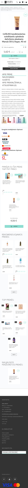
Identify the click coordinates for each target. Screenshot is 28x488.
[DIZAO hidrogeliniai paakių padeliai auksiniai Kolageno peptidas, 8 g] (20, 176)
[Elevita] (8, 2)
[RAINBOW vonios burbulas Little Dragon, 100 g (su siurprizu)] (20, 323)
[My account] (19, 2)
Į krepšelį (15, 55)
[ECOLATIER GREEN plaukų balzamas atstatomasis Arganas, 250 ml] (20, 243)
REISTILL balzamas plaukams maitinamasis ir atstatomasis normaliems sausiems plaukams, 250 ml (7, 250)
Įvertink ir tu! (23, 45)
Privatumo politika (6, 438)
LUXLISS (18, 63)
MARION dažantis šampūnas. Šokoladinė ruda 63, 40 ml (7, 312)
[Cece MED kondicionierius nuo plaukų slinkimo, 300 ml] (20, 261)
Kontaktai (4, 440)
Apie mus (4, 442)
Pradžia (2, 7)
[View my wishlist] (22, 2)
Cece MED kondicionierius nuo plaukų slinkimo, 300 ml (20, 266)
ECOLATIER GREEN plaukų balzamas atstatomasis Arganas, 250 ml (20, 249)
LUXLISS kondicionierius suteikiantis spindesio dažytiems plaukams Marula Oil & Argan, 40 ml (14, 378)
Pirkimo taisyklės (5, 433)
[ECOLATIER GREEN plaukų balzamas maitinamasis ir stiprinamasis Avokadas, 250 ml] (7, 261)
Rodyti (14, 292)
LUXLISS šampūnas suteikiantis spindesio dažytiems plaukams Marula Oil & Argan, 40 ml (14, 206)
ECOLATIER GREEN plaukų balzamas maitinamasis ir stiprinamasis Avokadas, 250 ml (7, 267)
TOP (3, 305)
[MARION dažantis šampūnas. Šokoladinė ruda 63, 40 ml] (7, 306)
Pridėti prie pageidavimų (8, 47)
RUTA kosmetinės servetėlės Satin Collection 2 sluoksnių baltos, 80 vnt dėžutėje (20, 312)
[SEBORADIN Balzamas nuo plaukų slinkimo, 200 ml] (14, 278)
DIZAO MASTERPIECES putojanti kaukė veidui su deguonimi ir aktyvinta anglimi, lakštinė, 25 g (7, 182)
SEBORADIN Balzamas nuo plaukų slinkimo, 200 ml (13, 283)
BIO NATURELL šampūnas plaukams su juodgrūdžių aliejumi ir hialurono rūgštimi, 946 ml (13, 346)
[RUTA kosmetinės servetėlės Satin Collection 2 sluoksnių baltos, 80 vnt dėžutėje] (20, 306)
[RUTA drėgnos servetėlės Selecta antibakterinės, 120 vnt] (7, 323)
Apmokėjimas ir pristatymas (8, 434)
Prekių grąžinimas (5, 436)
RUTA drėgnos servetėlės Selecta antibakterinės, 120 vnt (7, 328)
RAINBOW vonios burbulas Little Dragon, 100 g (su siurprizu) (20, 328)
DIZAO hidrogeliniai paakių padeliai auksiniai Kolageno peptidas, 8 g (20, 181)
